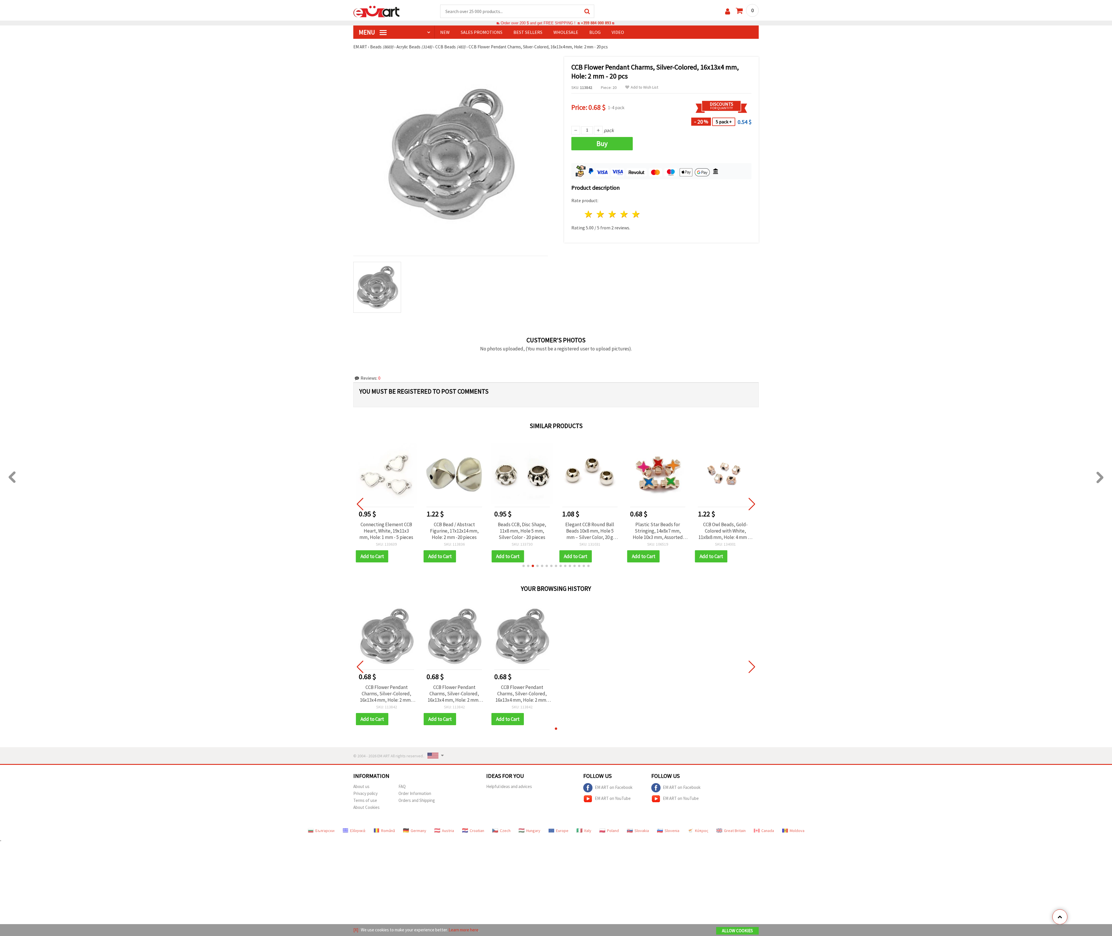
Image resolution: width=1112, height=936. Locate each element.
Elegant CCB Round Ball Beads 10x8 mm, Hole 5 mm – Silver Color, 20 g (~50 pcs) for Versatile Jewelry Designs (589, 530)
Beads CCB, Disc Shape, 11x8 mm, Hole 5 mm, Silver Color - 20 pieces (522, 530)
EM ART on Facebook (613, 787)
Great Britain (735, 830)
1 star (589, 214)
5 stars (636, 214)
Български (324, 830)
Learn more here (463, 930)
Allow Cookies (737, 930)
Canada (767, 830)
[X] (355, 930)
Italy (587, 830)
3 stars (613, 214)
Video (618, 32)
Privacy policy (365, 793)
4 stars (624, 214)
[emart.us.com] (376, 11)
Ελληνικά (357, 830)
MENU (367, 32)
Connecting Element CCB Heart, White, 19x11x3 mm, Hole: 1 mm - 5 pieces (386, 530)
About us (361, 786)
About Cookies (366, 807)
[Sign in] (727, 11)
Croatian (477, 830)
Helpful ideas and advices (509, 786)
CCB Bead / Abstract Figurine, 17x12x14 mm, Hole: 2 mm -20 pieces (454, 530)
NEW (445, 32)
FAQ (402, 786)
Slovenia (672, 830)
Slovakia (641, 830)
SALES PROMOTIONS (481, 32)
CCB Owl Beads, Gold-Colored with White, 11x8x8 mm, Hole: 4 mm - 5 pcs (725, 530)
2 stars (601, 214)
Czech (505, 830)
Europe (562, 830)
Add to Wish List (644, 87)
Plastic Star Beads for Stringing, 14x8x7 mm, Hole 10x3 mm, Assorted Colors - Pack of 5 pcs (658, 530)
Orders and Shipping (416, 800)
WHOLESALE (565, 32)
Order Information (414, 793)
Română (388, 830)
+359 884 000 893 (596, 23)
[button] (523, 566)
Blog (595, 32)
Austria (448, 830)
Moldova (797, 830)
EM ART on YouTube (613, 798)
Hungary (533, 830)
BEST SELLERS (527, 32)
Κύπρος (701, 830)
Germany (418, 830)
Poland (613, 830)
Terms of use (365, 800)
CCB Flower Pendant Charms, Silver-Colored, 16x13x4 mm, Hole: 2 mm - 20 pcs (386, 693)
